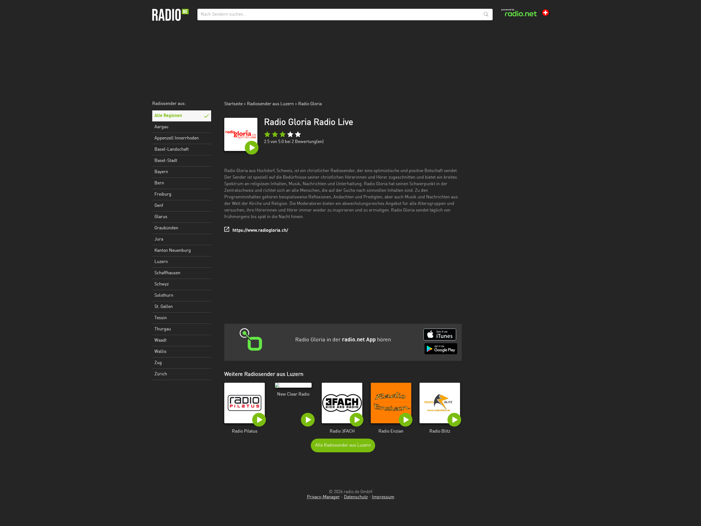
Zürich (160, 374)
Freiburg (162, 194)
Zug (158, 363)
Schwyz (161, 284)
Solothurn (163, 295)
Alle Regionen (168, 116)
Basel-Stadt (165, 161)
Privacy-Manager (323, 497)
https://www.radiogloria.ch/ (260, 230)
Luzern (161, 262)
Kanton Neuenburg (172, 250)
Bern (159, 183)
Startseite (233, 104)
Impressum (383, 497)
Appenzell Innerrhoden (176, 138)
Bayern (161, 172)
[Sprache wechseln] (545, 12)
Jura (158, 239)
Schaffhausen (167, 273)
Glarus (160, 217)
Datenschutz (356, 497)
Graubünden (166, 228)
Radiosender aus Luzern (270, 104)
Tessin (160, 318)
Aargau (161, 127)
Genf (158, 206)
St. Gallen (163, 307)
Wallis (160, 352)
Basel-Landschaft (171, 149)
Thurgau (162, 329)
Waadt (160, 340)
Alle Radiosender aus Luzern (343, 445)
